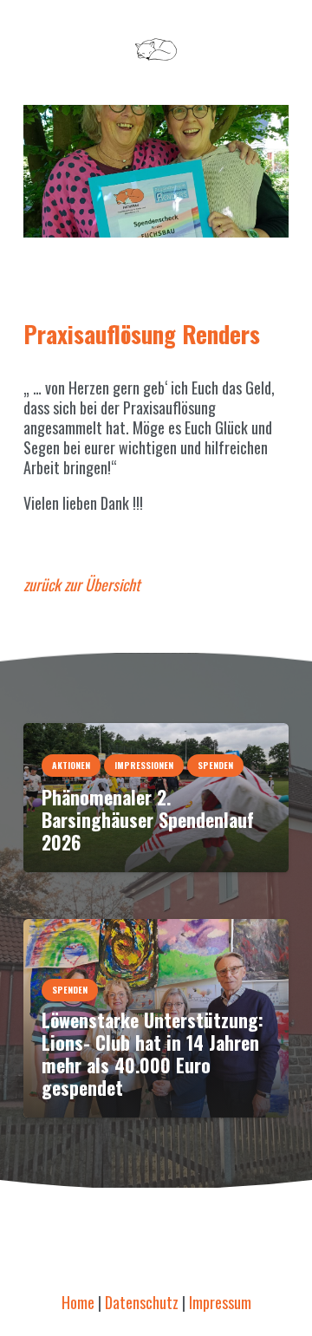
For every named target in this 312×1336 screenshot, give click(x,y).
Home (78, 1302)
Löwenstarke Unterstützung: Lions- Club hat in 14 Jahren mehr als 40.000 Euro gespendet (152, 1053)
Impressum (220, 1302)
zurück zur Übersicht (81, 584)
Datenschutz (142, 1302)
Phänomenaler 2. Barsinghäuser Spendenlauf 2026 (148, 819)
